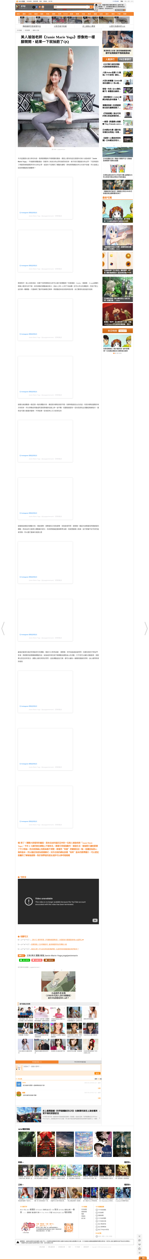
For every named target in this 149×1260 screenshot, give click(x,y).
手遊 (50, 1212)
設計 (107, 14)
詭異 (71, 14)
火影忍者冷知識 (60, 26)
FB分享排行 (125, 59)
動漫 (36, 14)
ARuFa (47, 1212)
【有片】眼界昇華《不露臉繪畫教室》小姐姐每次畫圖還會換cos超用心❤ (57, 940)
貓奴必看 (67, 1209)
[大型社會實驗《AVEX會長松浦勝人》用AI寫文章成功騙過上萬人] (117, 82)
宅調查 (65, 9)
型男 (59, 14)
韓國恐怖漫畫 (57, 1212)
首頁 (18, 14)
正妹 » (20, 1185)
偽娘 (68, 9)
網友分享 (87, 9)
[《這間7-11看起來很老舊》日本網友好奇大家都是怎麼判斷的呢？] (117, 139)
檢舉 (99, 1083)
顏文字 (22, 1209)
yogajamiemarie (70, 955)
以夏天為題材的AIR (117, 26)
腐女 (28, 1209)
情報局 (45, 1)
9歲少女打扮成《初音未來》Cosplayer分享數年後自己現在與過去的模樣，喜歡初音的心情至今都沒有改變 (123, 1200)
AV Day (42, 1212)
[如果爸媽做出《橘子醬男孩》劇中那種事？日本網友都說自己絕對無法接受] (117, 212)
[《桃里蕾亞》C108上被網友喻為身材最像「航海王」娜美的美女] (117, 98)
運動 (38, 955)
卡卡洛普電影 (102, 1218)
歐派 (56, 1210)
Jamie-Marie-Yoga (53, 955)
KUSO (65, 14)
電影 (40, 1)
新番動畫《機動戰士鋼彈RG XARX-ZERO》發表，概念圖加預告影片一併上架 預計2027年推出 (90, 1177)
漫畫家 (29, 1212)
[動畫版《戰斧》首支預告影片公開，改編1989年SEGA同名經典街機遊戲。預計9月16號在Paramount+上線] (117, 315)
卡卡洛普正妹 (102, 1221)
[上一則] (3, 628)
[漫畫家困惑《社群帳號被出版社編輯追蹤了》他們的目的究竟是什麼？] (117, 107)
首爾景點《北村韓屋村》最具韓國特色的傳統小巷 (49, 944)
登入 (144, 1258)
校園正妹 (59, 9)
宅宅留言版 (37, 1062)
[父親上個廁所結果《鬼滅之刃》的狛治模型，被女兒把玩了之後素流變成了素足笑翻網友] (113, 343)
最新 (24, 14)
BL (70, 9)
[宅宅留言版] (139, 1240)
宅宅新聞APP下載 (43, 7)
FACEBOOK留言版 (80, 1062)
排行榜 (50, 1)
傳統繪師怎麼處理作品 (32, 26)
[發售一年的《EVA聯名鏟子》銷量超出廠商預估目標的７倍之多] (117, 90)
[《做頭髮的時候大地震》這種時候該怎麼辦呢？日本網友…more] (117, 235)
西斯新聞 (35, 1)
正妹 (30, 14)
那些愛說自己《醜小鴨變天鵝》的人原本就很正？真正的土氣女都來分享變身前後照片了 (41, 1200)
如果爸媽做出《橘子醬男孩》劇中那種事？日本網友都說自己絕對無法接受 (117, 220)
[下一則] (146, 628)
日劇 (73, 9)
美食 (89, 14)
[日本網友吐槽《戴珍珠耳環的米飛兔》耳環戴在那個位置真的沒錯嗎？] (117, 131)
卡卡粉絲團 (116, 1)
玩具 (101, 14)
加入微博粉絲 (102, 1226)
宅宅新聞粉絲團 (36, 7)
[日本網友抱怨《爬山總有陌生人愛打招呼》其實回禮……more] (117, 287)
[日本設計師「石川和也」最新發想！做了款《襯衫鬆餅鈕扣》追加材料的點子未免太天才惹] (117, 264)
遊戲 (95, 14)
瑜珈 (42, 955)
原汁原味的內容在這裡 (26, 155)
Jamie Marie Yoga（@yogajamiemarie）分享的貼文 (45, 216)
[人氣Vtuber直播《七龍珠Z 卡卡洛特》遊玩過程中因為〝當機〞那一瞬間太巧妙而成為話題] (117, 74)
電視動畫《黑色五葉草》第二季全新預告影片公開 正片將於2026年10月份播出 (106, 1177)
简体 (122, 1)
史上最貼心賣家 (88, 26)
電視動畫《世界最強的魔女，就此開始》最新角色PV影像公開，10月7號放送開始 (74, 1177)
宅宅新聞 (29, 1)
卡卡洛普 (19, 30)
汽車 (119, 14)
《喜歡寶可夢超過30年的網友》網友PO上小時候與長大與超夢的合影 (90, 1200)
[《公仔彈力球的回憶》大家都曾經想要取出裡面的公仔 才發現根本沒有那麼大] (117, 66)
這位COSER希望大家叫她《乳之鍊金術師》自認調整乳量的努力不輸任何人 (74, 1200)
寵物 (53, 14)
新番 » (20, 1162)
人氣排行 (110, 59)
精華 (124, 14)
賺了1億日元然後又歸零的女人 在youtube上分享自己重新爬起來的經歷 (106, 1200)
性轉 (44, 1209)
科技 (83, 14)
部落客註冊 (61, 1247)
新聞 (99, 1236)
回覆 (99, 1088)
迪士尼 (48, 1209)
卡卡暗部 (77, 1247)
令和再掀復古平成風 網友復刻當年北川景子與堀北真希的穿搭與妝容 (58, 1200)
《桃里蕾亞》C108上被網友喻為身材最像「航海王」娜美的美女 (25, 1200)
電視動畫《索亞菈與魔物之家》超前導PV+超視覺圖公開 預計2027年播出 (123, 1177)
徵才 (70, 1247)
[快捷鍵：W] (139, 1249)
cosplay (24, 1212)
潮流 (113, 14)
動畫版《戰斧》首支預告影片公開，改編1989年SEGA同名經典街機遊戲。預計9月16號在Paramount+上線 (117, 323)
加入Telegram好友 (103, 1229)
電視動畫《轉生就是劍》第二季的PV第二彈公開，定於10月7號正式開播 (25, 1177)
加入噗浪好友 (40, 7)
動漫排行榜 (35, 1212)
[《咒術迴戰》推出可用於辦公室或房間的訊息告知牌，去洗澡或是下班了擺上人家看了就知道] (117, 115)
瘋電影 (32, 1210)
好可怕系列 (39, 1209)
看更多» (127, 1162)
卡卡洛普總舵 (102, 1209)
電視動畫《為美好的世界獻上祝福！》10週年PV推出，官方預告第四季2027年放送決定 (58, 1177)
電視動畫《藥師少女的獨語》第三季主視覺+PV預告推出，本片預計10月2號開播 (42, 1177)
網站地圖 (42, 1247)
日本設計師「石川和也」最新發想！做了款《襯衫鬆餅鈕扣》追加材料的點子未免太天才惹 (117, 271)
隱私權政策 (51, 1247)
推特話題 (81, 9)
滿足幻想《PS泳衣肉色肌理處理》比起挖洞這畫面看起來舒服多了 (55, 949)
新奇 (47, 14)
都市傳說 (61, 1209)
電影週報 (68, 1212)
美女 (33, 955)
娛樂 (77, 14)
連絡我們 (86, 1247)
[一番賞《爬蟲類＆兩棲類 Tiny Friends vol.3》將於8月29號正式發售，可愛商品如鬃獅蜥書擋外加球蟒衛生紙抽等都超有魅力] (117, 123)
